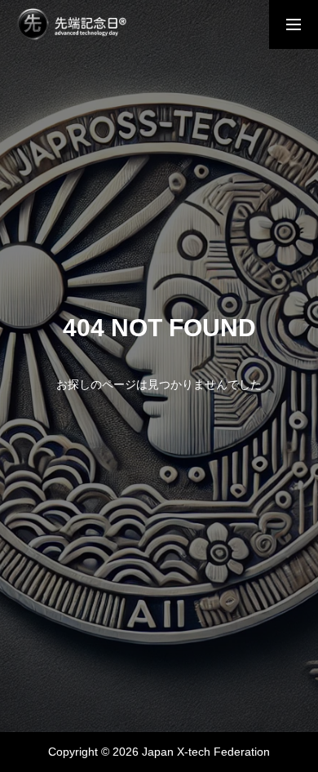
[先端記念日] (71, 24)
